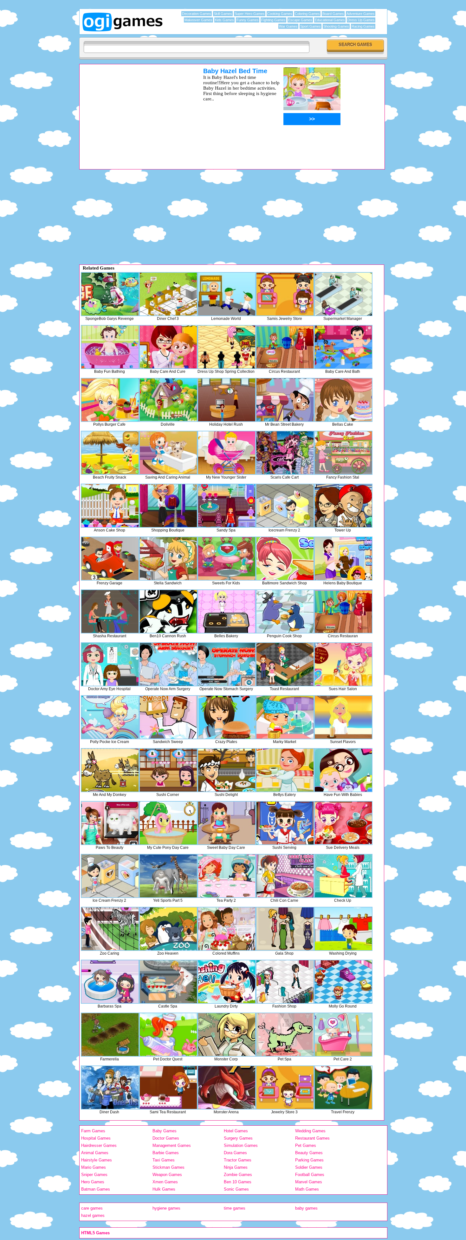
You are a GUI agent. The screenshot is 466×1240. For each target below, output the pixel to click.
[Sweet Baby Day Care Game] (226, 823)
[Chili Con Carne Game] (285, 876)
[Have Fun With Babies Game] (343, 770)
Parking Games (309, 1160)
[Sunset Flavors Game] (343, 717)
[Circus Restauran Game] (343, 611)
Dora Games (235, 1152)
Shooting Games (336, 26)
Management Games (171, 1145)
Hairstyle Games (96, 1160)
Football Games (309, 1174)
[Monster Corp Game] (226, 1035)
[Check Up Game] (343, 876)
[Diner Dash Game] (110, 1087)
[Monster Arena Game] (226, 1087)
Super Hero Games (250, 14)
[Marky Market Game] (285, 717)
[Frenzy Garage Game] (110, 559)
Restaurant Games (312, 1138)
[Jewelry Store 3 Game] (285, 1087)
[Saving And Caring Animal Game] (168, 453)
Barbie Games (165, 1152)
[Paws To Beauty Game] (110, 823)
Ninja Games (236, 1167)
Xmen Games (165, 1182)
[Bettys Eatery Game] (285, 770)
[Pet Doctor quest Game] (168, 1035)
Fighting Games (273, 20)
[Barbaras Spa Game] (110, 982)
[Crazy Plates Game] (226, 717)
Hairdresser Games (99, 1145)
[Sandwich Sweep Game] (168, 717)
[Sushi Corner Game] (168, 770)
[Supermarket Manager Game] (343, 294)
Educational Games (330, 20)
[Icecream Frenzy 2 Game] (285, 506)
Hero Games (92, 1182)
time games (234, 1208)
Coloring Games (307, 14)
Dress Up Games (361, 20)
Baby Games (164, 1131)
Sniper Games (94, 1174)
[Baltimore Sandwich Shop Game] (285, 559)
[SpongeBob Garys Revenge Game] (110, 294)
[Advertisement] (133, 111)
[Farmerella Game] (110, 1035)
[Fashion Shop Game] (285, 982)
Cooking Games (279, 14)
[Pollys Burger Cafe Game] (110, 400)
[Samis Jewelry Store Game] (285, 294)
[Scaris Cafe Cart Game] (285, 453)
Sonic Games (236, 1189)
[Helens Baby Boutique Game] (343, 559)
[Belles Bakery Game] (226, 611)
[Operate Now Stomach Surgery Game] (226, 664)
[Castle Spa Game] (168, 982)
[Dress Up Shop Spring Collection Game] (226, 347)
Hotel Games (236, 1131)
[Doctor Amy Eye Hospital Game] (110, 664)
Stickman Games (168, 1167)
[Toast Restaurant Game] (285, 664)
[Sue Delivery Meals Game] (343, 823)
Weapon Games (167, 1174)
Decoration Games (196, 14)
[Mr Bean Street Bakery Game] (285, 400)
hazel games (93, 1215)
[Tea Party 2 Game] (226, 876)
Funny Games (247, 20)
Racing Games (363, 26)
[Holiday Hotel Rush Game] (226, 400)
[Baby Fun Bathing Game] (110, 347)
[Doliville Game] (168, 400)
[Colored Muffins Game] (226, 929)
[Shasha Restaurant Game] (110, 611)
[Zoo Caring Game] (110, 929)
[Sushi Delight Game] (226, 770)
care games (92, 1208)
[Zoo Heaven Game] (168, 929)
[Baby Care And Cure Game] (168, 347)
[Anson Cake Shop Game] (110, 506)
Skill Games (223, 14)
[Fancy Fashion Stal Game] (343, 453)
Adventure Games (360, 14)
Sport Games (310, 26)
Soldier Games (308, 1167)
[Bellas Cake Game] (343, 400)
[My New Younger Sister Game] (226, 453)
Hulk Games (163, 1189)
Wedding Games (310, 1131)
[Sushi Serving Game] (285, 823)
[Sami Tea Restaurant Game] (168, 1087)
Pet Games (305, 1145)
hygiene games (166, 1208)
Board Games (333, 14)
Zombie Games (238, 1174)
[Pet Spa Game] (285, 1035)
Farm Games (93, 1131)
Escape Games (300, 20)
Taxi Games (163, 1160)
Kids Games (224, 20)
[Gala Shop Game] (285, 929)
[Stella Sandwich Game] (168, 559)
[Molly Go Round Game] (343, 982)
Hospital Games (96, 1138)
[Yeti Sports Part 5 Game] (168, 876)
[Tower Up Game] (343, 506)
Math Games (307, 1189)
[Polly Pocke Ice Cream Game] (110, 717)
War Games (288, 26)
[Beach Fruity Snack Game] (110, 453)
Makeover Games (198, 20)
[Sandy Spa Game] (226, 506)
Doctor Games (165, 1138)
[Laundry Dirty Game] (226, 982)
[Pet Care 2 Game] (343, 1035)
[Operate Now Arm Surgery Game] (168, 664)
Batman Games (95, 1189)
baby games (306, 1208)
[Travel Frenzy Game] (343, 1087)
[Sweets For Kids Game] (226, 559)
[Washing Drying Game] (343, 929)
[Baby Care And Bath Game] (343, 347)
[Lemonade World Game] (226, 294)
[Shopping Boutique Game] (168, 506)
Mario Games (93, 1167)
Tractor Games (237, 1160)
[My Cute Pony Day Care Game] (168, 823)
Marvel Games (308, 1182)
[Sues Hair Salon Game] (343, 664)
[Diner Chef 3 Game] (168, 294)
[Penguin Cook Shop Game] (285, 611)
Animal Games (94, 1152)
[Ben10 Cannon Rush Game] (168, 611)
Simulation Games (241, 1145)
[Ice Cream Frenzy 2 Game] (110, 876)
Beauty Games (309, 1152)
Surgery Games (238, 1138)
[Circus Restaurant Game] (285, 347)
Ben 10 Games (237, 1182)
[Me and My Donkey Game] (110, 770)
